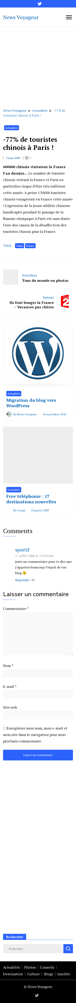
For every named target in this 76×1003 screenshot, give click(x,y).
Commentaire (15, 608)
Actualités (11, 128)
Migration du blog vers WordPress (31, 403)
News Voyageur (21, 17)
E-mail (9, 686)
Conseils (47, 967)
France (30, 246)
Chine (19, 246)
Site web (10, 707)
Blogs (48, 973)
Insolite (63, 973)
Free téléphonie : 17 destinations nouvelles (31, 499)
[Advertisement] (38, 67)
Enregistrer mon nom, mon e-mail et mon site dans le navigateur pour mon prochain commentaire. (35, 734)
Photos (30, 967)
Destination (13, 973)
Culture (33, 973)
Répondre (22, 580)
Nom (8, 665)
